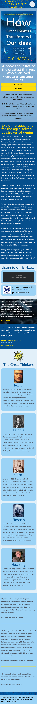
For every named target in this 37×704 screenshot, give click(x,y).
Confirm (7, 701)
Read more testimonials (8, 345)
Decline (13, 701)
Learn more (18, 85)
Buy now (18, 89)
